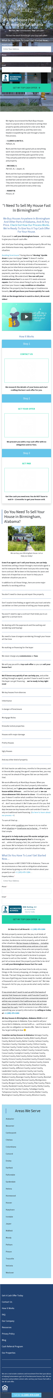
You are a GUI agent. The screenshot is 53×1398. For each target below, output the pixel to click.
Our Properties (8, 1352)
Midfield (9, 1230)
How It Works (8, 1308)
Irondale (9, 1216)
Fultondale (10, 1174)
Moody (8, 1237)
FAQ (3, 1314)
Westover (10, 1272)
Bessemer (10, 1125)
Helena (9, 1188)
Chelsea (9, 1139)
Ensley (8, 1160)
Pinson (9, 1251)
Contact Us (7, 1302)
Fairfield (9, 1167)
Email (4, 65)
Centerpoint (11, 1132)
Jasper (8, 1223)
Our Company (8, 1321)
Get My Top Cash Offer (25, 87)
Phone (4, 55)
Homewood (11, 1195)
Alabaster (10, 1119)
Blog (4, 1340)
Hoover (9, 1202)
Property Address (8, 45)
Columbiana (11, 1146)
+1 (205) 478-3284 (22, 872)
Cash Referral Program (12, 1346)
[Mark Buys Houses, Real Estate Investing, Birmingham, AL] (20, 78)
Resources (6, 1327)
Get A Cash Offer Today (12, 1295)
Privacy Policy (8, 1333)
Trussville (10, 1258)
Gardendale (10, 1181)
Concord (9, 1153)
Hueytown (10, 1209)
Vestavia (9, 1265)
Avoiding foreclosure (10, 255)
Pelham (9, 1244)
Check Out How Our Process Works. (30, 225)
